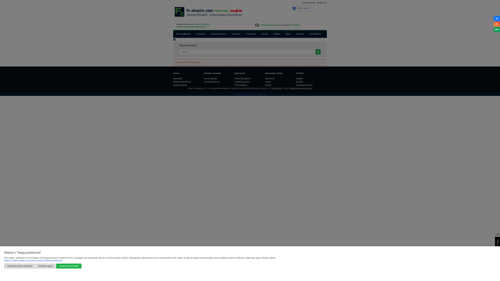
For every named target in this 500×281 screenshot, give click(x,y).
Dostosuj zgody (46, 266)
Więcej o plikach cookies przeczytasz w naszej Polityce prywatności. (33, 260)
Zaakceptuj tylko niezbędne (19, 266)
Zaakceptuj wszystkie (69, 266)
